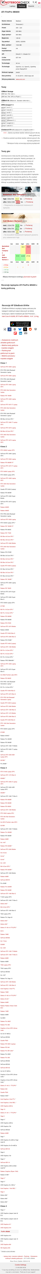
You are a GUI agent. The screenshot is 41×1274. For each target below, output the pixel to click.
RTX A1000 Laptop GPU (7, 772)
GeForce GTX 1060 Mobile (8, 810)
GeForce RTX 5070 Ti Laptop (8, 404)
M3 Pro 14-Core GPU (6, 650)
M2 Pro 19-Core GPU (6, 613)
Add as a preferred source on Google (22, 324)
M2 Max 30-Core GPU (6, 572)
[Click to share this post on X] (25, 329)
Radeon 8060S (4, 510)
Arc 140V (3, 863)
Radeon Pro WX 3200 (6, 1051)
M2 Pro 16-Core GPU (6, 654)
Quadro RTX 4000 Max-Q (7, 690)
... (38, 6)
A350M (2, 944)
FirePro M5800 (5, 1231)
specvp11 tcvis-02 (6, 110)
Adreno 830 (3, 921)
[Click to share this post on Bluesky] (20, 329)
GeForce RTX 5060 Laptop (8, 459)
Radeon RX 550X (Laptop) (8, 1044)
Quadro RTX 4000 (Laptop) (8, 643)
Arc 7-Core (3, 941)
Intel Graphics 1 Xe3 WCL (7, 1188)
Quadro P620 (4, 1040)
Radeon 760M (4, 992)
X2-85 (2, 859)
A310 (1, 931)
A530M (2, 793)
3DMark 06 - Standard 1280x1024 (15, 100)
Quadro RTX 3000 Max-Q (7, 720)
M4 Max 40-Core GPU (6, 431)
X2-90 (2, 856)
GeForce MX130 (5, 1149)
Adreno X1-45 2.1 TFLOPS (8, 1085)
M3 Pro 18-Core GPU (6, 609)
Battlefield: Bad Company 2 (14, 194)
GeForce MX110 (5, 1162)
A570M (2, 760)
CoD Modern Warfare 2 (12, 221)
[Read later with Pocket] (35, 329)
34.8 (17, 199)
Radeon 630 (3, 1089)
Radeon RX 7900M (5, 396)
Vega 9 (2, 1116)
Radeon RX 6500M (5, 803)
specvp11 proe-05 (6, 115)
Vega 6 (2, 1178)
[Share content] (5, 329)
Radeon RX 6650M (5, 616)
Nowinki (31, 6)
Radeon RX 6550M (5, 799)
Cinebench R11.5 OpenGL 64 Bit (17, 130)
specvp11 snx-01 (7, 106)
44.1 (17, 228)
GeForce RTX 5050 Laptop (8, 519)
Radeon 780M (4, 934)
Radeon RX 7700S (5, 533)
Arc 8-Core (3, 853)
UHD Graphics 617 (5, 1224)
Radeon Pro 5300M (6, 887)
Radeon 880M (4, 876)
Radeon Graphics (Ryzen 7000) (9, 1171)
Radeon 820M (4, 1133)
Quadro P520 (4, 1092)
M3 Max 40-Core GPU (6, 536)
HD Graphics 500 (5, 1248)
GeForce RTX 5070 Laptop (8, 428)
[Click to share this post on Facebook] (9, 329)
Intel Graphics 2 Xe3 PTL (7, 1099)
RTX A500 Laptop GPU (7, 813)
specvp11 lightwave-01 (8, 120)
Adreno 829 (3, 924)
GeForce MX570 (5, 880)
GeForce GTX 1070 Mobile (8, 713)
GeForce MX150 (5, 1068)
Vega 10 (2, 1109)
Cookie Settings (20, 1265)
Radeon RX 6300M (5, 870)
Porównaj (28, 199)
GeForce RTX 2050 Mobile (8, 849)
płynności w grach (29, 277)
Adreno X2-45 (4, 999)
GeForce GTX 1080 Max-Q (8, 710)
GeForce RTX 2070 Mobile (8, 626)
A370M (2, 825)
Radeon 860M (4, 958)
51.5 (17, 225)
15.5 (18, 202)
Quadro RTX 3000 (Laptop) (8, 703)
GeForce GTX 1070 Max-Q (8, 775)
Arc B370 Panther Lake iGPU (8, 822)
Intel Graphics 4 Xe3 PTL (7, 989)
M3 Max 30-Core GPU (6, 562)
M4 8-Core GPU (5, 907)
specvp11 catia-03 (7, 126)
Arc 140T (3, 842)
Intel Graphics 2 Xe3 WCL (7, 1102)
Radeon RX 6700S (5, 623)
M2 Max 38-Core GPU (6, 540)
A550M (2, 778)
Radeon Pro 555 (5, 1057)
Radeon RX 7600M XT (6, 526)
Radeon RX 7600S (5, 588)
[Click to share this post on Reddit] (30, 329)
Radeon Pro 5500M (6, 832)
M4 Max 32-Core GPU (6, 559)
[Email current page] (26, 333)
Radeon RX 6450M (5, 846)
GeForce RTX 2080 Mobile (8, 543)
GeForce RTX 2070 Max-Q (8, 694)
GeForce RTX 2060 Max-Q (8, 716)
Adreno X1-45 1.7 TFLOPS (8, 1113)
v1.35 (2, 280)
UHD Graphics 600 (5, 1244)
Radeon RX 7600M (5, 579)
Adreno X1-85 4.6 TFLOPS (8, 927)
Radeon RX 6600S (5, 678)
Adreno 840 (3, 904)
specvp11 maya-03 (7, 118)
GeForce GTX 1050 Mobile (8, 982)
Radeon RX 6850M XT (6, 462)
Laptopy (12, 6)
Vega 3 (2, 1192)
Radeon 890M (4, 839)
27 (17, 231)
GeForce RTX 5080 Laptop (8, 376)
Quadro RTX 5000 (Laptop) (8, 566)
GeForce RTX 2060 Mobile (8, 706)
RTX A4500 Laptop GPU (7, 471)
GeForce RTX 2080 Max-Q (8, 637)
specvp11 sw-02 (6, 112)
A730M (2, 732)
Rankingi (22, 6)
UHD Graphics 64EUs (6, 1106)
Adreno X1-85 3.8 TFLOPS (8, 995)
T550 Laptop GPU (5, 965)
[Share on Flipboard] (15, 333)
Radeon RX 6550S (5, 806)
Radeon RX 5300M (5, 890)
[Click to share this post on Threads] (15, 329)
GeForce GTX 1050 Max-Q (8, 985)
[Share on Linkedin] (20, 333)
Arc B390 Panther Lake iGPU (8, 675)
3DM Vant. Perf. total (8, 92)
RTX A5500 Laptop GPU (7, 450)
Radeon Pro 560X (5, 1021)
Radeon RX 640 (5, 1047)
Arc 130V (3, 948)
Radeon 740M (4, 1011)
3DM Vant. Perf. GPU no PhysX (11, 96)
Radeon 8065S (4, 507)
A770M (2, 606)
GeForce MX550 (5, 938)
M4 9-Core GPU (5, 866)
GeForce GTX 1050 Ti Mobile (8, 951)
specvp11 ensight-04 (7, 123)
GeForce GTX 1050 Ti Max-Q (8, 955)
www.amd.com (20, 79)
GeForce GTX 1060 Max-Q (8, 893)
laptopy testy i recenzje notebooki (13, 1256)
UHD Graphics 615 (5, 1228)
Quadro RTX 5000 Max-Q (7, 633)
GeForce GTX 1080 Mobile (8, 647)
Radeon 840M (4, 1002)
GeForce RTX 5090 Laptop (8, 367)
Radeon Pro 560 (5, 1025)
